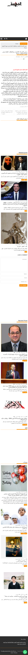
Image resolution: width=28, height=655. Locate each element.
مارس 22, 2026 (23, 525)
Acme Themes (14, 652)
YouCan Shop (10, 642)
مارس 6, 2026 (23, 594)
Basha (17, 56)
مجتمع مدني (22, 106)
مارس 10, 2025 (23, 384)
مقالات (23, 179)
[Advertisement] (14, 23)
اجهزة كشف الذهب (18, 642)
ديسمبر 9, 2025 (23, 244)
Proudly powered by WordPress (8, 651)
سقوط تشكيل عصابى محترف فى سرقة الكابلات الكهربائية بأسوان (7, 112)
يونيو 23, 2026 (23, 492)
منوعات (25, 504)
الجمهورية (17, 171)
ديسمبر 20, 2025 (23, 201)
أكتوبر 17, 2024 (23, 416)
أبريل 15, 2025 (23, 352)
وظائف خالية (25, 360)
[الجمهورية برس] (26, 38)
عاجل (25, 106)
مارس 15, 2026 (23, 559)
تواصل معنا (23, 639)
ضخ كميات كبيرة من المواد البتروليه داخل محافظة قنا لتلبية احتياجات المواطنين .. (21, 112)
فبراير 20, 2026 (23, 171)
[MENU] (1, 39)
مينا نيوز (24, 642)
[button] (25, 652)
